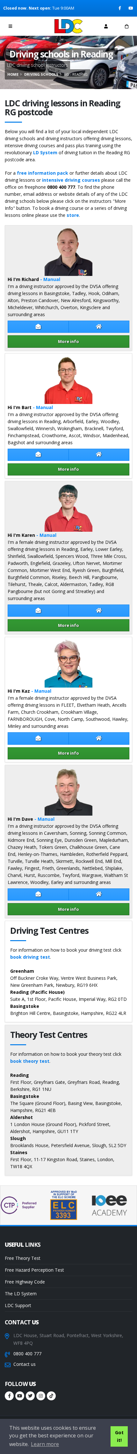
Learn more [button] (45, 1444)
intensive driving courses (71, 180)
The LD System (21, 1293)
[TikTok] (51, 1395)
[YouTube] (131, 8)
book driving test (30, 957)
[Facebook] (120, 8)
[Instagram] (40, 1395)
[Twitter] (30, 1395)
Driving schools (41, 74)
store (73, 215)
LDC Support (18, 1305)
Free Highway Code (25, 1282)
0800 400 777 (27, 1354)
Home (12, 74)
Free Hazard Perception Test (34, 1270)
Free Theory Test (22, 1258)
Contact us (24, 1364)
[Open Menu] (10, 26)
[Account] (106, 26)
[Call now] (31, 26)
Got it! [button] (119, 1436)
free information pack (42, 173)
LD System (45, 152)
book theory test (29, 1061)
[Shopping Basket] (126, 26)
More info (68, 341)
